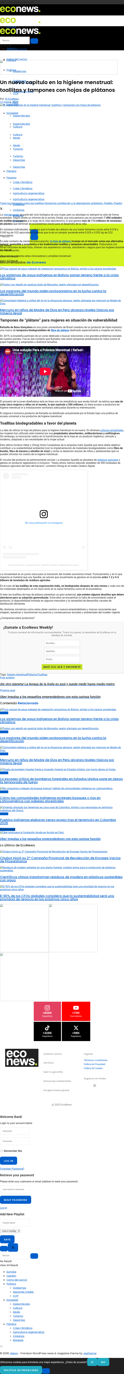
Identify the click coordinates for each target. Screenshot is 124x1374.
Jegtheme (89, 1353)
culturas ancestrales (111, 430)
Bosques (18, 1340)
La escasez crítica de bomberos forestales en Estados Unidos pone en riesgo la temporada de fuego (61, 780)
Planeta (11, 171)
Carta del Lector (16, 49)
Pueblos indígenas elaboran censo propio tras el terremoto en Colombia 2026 (58, 821)
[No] (46, 1371)
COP (16, 1296)
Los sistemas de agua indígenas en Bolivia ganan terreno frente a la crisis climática (59, 277)
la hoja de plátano (61, 241)
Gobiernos (19, 1288)
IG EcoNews (12, 98)
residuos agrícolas (107, 459)
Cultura (17, 134)
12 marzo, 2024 (9, 102)
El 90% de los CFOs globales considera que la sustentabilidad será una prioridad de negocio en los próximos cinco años (57, 897)
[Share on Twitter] (1, 209)
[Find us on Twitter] (1, 1347)
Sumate (11, 1272)
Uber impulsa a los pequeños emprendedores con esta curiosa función (50, 839)
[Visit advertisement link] (59, 73)
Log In (3, 1207)
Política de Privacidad (94, 1064)
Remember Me (13, 1151)
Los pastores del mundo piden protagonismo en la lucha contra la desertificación (53, 292)
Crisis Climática (22, 182)
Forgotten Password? (12, 1168)
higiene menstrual (17, 674)
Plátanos (32, 674)
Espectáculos (21, 116)
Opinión (11, 1276)
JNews (14, 1353)
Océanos (18, 210)
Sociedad (12, 113)
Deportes (19, 167)
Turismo (18, 156)
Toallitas (42, 674)
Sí (92, 1362)
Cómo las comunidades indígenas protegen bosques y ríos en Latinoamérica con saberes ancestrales (50, 799)
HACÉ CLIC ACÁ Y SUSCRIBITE (62, 667)
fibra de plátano (60, 330)
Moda (16, 145)
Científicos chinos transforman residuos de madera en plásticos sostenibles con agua (61, 878)
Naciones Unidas (23, 1292)
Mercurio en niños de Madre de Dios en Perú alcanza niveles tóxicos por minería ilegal (57, 311)
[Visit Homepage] (20, 13)
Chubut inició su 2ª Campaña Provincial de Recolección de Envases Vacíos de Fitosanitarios (60, 859)
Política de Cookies (93, 1068)
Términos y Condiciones (95, 1060)
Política (11, 1284)
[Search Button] (34, 237)
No (103, 1362)
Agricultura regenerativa (28, 199)
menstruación (11, 214)
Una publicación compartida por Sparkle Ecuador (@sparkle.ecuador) (43, 565)
